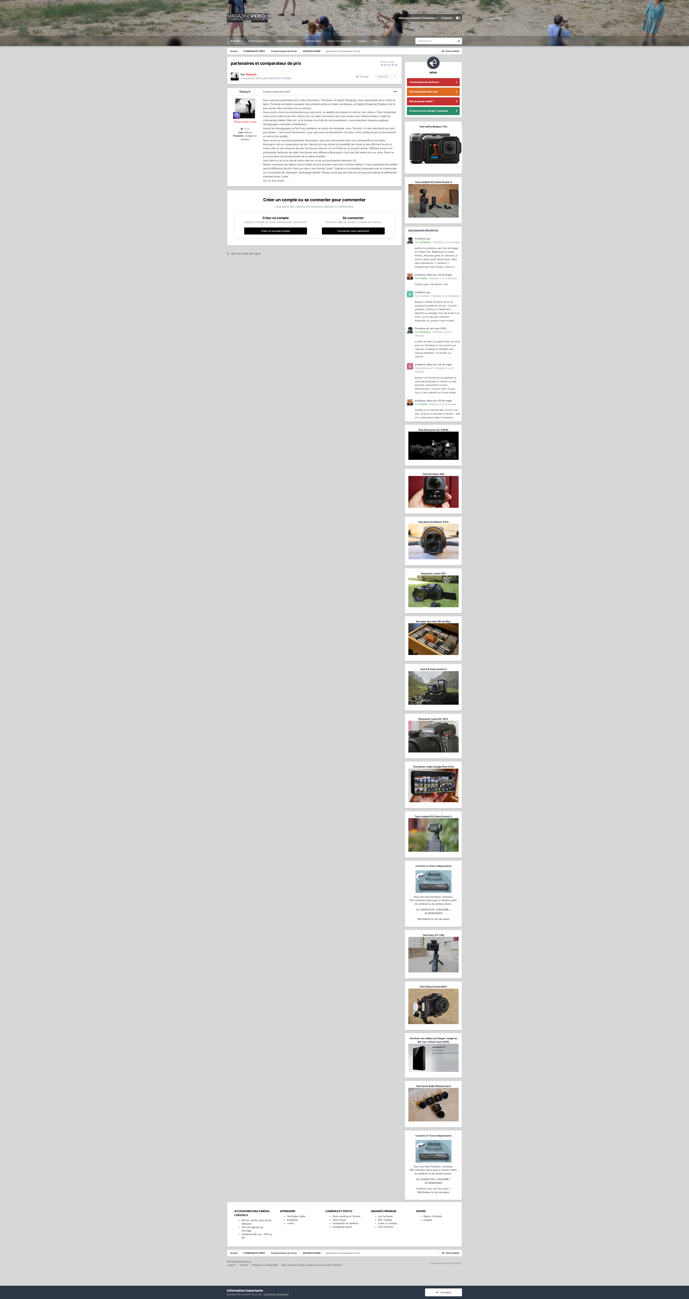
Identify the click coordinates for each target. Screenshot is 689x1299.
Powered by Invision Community (446, 1263)
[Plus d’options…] (395, 92)
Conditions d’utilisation (276, 1294)
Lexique (427, 1219)
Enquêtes (292, 1219)
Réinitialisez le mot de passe (433, 918)
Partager (363, 76)
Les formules (385, 1216)
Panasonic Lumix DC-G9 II (433, 718)
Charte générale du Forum (424, 82)
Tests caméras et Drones (346, 1216)
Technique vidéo (296, 1216)
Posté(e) (276, 91)
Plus (375, 40)
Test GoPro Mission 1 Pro (433, 126)
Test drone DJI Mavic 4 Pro (433, 521)
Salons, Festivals (432, 1216)
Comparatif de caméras (345, 1223)
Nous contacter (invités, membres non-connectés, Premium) (312, 1265)
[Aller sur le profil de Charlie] (410, 276)
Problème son (422, 238)
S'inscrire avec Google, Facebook (428, 110)
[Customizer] (458, 18)
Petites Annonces (287, 40)
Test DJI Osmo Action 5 (433, 669)
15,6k (246, 128)
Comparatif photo (342, 1226)
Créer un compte (387, 1223)
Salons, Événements (339, 40)
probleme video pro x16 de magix (433, 274)
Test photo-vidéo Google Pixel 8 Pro (433, 766)
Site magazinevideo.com (423, 91)
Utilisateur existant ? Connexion (417, 18)
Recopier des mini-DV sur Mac (433, 621)
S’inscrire (446, 18)
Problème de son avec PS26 (430, 328)
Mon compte (385, 1219)
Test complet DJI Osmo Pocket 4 (433, 182)
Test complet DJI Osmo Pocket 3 (433, 816)
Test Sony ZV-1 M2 (433, 935)
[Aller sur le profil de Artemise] (410, 294)
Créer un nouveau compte (275, 230)
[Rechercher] (459, 41)
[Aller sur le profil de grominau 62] (410, 366)
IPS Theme (232, 1261)
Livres (290, 1223)
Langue (231, 1265)
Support (362, 40)
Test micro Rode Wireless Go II (433, 1086)
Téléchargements (258, 40)
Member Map (313, 40)
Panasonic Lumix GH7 (433, 573)
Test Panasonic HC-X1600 (433, 429)
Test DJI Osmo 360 (433, 474)
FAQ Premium (385, 1226)
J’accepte (444, 1292)
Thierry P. (245, 91)
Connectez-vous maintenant (353, 230)
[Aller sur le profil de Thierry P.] (235, 76)
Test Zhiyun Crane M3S (433, 986)
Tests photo (339, 1219)
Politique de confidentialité (265, 1265)
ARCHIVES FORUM (280, 78)
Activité (235, 40)
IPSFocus (246, 1261)
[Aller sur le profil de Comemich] (410, 240)
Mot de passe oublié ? (421, 101)
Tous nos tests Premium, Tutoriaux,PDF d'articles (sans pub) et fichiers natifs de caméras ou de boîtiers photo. (433, 900)
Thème (243, 1265)
